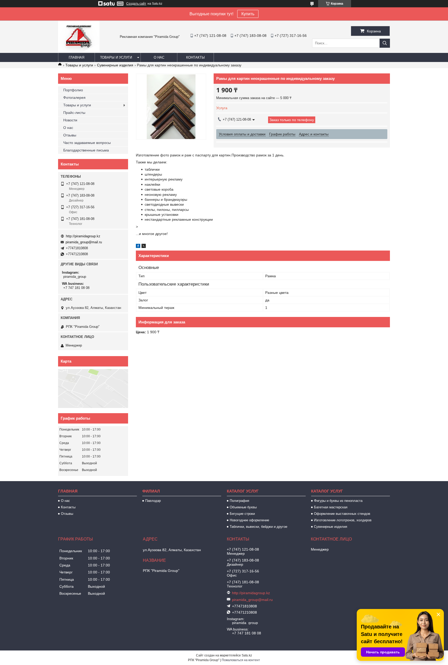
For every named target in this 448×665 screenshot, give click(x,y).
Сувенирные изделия (115, 65)
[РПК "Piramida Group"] (79, 51)
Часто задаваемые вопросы (87, 143)
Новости (70, 120)
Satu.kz (247, 655)
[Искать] (385, 43)
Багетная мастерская (330, 507)
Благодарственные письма (86, 150)
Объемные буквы (243, 507)
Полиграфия (239, 501)
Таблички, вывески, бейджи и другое (258, 527)
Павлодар (153, 501)
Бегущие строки (242, 514)
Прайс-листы (74, 112)
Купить (247, 14)
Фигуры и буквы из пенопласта (338, 501)
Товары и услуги (116, 57)
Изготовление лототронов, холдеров (343, 520)
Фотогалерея (74, 97)
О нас (159, 57)
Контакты (195, 57)
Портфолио (73, 90)
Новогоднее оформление (249, 520)
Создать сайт (136, 3)
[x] (144, 247)
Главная (76, 57)
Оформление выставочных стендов (342, 514)
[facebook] (138, 247)
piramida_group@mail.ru (84, 242)
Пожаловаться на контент (241, 660)
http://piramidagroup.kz (83, 236)
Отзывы (69, 135)
